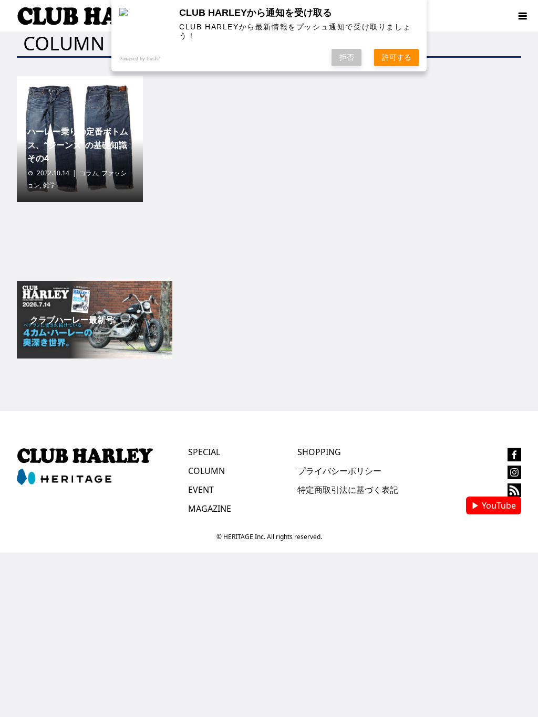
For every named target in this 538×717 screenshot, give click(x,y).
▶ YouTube (493, 505)
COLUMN (206, 471)
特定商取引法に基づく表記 (347, 489)
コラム (88, 172)
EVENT (201, 489)
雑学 (49, 185)
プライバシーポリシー (339, 471)
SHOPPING (319, 452)
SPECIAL (204, 452)
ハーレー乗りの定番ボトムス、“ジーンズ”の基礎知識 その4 (81, 144)
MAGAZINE (209, 508)
